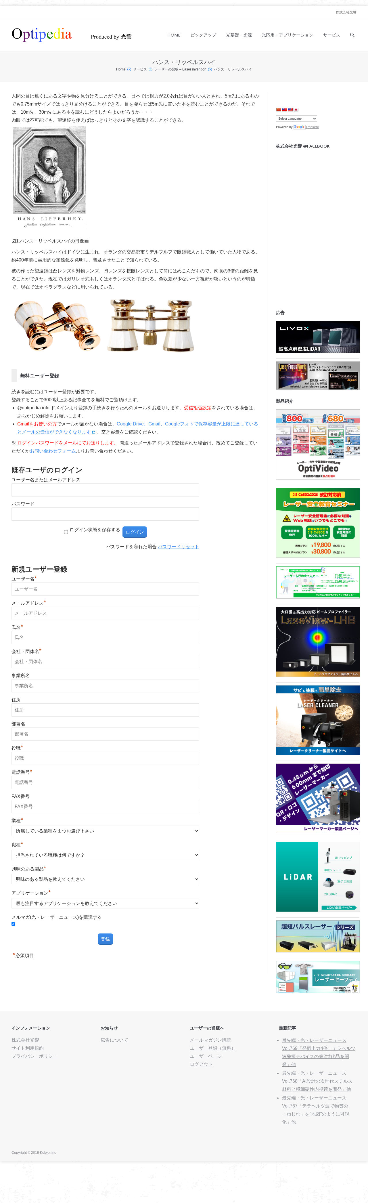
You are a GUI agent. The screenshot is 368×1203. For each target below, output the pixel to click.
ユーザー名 (24, 578)
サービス (140, 69)
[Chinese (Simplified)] (278, 109)
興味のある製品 (29, 868)
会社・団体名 (27, 651)
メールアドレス (29, 603)
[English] (290, 109)
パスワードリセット (178, 546)
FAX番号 (21, 796)
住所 (16, 699)
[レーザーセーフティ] (318, 991)
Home (121, 69)
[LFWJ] (318, 388)
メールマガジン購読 (210, 1040)
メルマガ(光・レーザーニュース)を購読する (57, 917)
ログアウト (201, 1064)
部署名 (18, 723)
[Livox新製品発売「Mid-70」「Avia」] (318, 351)
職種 (17, 844)
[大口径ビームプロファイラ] (318, 675)
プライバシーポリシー (34, 1056)
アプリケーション (31, 893)
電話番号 (22, 772)
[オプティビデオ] (318, 478)
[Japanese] (295, 109)
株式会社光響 (346, 12)
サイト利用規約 (28, 1048)
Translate (312, 127)
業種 (17, 820)
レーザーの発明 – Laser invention (180, 69)
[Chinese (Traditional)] (284, 109)
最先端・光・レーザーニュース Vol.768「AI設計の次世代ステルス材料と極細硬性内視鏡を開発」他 (317, 1081)
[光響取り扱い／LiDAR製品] (318, 910)
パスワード (23, 503)
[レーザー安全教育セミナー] (318, 556)
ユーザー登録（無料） (213, 1048)
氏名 (17, 627)
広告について (114, 1040)
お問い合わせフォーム (53, 450)
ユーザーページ (206, 1056)
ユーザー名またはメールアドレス (46, 479)
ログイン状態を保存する (95, 529)
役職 (17, 748)
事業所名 (21, 675)
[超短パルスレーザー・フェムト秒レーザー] (318, 950)
